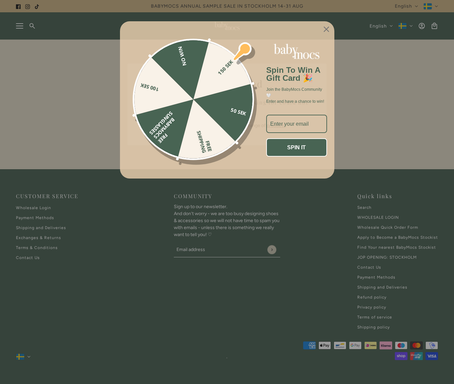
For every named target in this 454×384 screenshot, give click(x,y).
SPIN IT (296, 147)
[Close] (326, 29)
